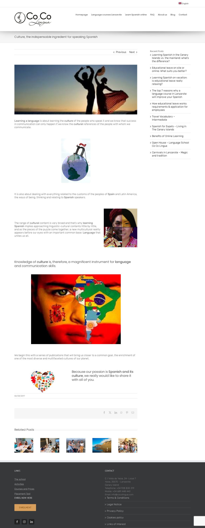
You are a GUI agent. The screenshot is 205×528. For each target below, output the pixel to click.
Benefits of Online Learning (167, 136)
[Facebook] (17, 521)
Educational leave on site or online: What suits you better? (169, 69)
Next (132, 52)
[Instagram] (24, 521)
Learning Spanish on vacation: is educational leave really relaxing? (169, 80)
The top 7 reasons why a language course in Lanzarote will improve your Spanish (169, 93)
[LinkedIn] (31, 521)
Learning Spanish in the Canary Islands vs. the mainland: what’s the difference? (170, 58)
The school (20, 479)
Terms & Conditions (118, 497)
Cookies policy (115, 517)
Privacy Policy (115, 510)
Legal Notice (114, 504)
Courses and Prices (24, 489)
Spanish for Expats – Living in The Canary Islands (169, 128)
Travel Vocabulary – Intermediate (163, 118)
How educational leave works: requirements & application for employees (170, 106)
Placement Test (22, 493)
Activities (19, 484)
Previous (121, 52)
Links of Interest (116, 524)
